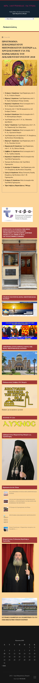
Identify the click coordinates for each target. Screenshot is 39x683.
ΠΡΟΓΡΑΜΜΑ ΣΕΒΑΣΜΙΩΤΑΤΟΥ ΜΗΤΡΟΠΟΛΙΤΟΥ (22, 515)
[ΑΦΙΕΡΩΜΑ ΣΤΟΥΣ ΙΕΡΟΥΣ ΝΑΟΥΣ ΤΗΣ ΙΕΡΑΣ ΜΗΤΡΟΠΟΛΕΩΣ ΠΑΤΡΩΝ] (19, 374)
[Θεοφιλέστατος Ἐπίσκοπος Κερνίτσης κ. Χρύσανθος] (18, 592)
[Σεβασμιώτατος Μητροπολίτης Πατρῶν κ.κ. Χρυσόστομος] (19, 479)
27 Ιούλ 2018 (7, 37)
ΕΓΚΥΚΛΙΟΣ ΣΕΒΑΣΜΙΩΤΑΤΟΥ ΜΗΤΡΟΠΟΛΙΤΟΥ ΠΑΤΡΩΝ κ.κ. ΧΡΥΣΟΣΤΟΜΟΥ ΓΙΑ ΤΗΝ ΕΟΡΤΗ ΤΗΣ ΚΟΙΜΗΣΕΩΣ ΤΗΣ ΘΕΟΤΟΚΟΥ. (22, 501)
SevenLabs (22, 678)
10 (4, 653)
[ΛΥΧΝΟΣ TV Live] (19, 427)
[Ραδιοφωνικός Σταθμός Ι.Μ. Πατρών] (19, 396)
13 (19, 653)
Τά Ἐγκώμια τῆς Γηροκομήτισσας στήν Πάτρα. (19, 507)
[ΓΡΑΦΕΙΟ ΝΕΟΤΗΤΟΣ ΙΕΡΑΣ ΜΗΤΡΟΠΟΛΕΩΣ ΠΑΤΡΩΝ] (19, 316)
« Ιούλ (4, 666)
